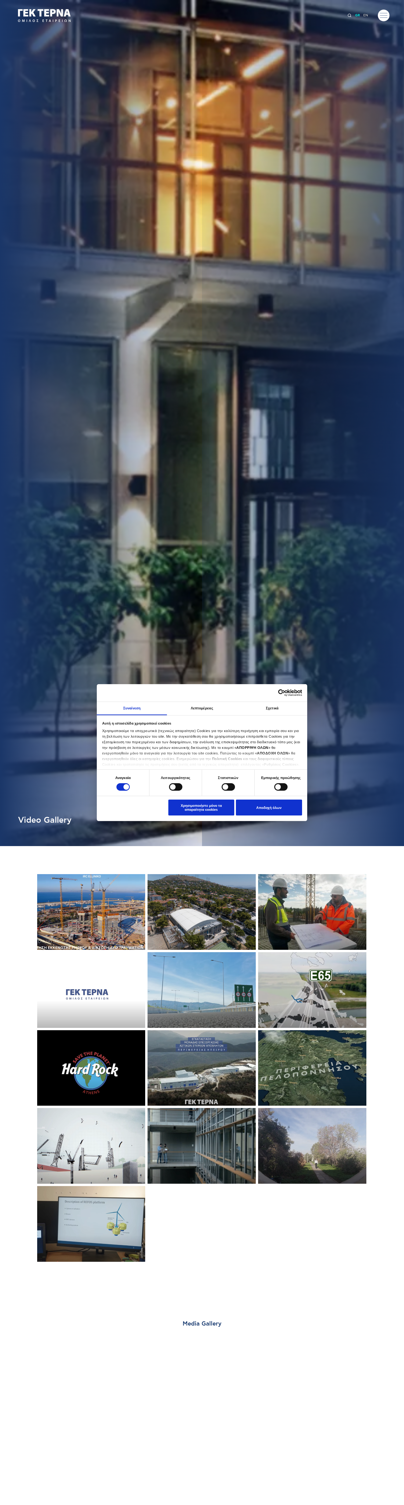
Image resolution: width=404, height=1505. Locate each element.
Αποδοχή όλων (268, 808)
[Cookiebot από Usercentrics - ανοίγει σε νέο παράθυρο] (281, 692)
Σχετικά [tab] (272, 708)
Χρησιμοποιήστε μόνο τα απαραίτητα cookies (201, 807)
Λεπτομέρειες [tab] (202, 708)
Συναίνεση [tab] (132, 708)
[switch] (175, 787)
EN (365, 15)
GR (357, 15)
